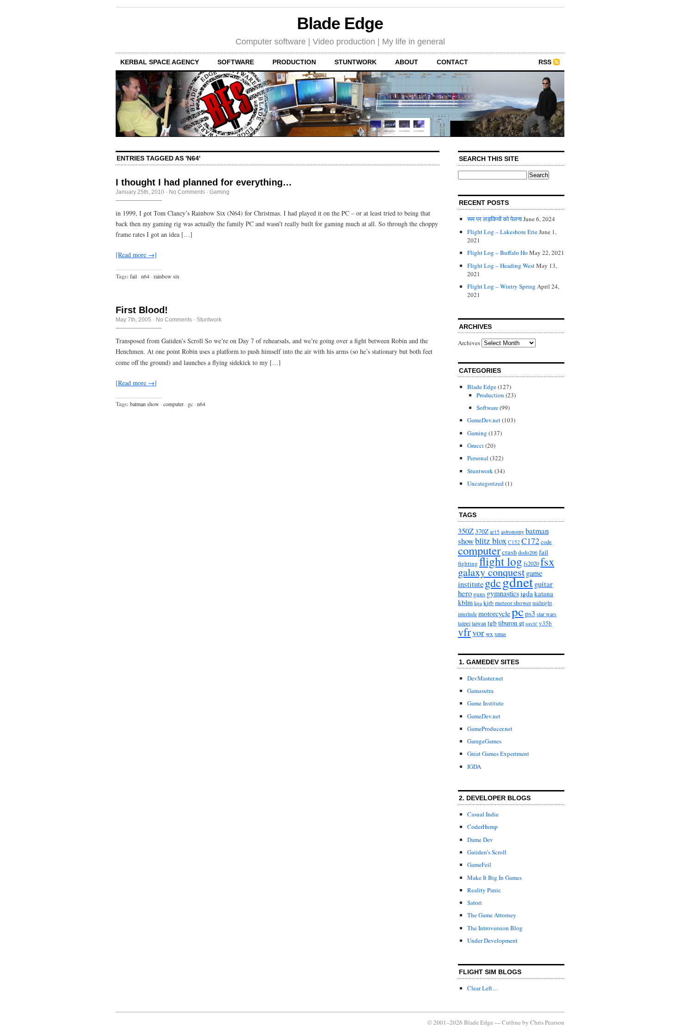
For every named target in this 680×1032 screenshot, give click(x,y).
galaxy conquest (491, 572)
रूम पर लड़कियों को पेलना (494, 219)
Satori (474, 902)
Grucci (475, 445)
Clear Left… (482, 988)
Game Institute (485, 703)
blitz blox (491, 540)
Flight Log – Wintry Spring (501, 286)
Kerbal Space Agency (159, 62)
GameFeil (479, 864)
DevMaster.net (485, 678)
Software (235, 62)
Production (294, 62)
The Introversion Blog (495, 928)
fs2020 (531, 564)
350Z (466, 531)
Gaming (219, 192)
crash (509, 551)
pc (518, 611)
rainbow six (166, 276)
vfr (464, 631)
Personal (477, 458)
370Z (481, 531)
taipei (464, 623)
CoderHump (482, 826)
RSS (544, 62)
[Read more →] (136, 254)
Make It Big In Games (494, 877)
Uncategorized (485, 483)
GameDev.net (484, 420)
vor (478, 632)
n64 (145, 276)
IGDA (474, 766)
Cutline (511, 1022)
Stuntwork (355, 62)
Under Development (492, 940)
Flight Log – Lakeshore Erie (502, 232)
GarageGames (484, 741)
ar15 (495, 531)
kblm (465, 602)
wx (489, 634)
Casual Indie (483, 814)
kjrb (488, 603)
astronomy (512, 531)
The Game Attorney (491, 915)
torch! (531, 623)
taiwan (479, 623)
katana (543, 593)
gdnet (517, 582)
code (546, 542)
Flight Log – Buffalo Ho (497, 252)
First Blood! (142, 310)
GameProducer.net (490, 728)
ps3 (530, 613)
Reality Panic (484, 890)
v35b (545, 623)
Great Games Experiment (498, 753)
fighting (468, 563)
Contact (452, 62)
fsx (547, 561)
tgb (492, 622)
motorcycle (494, 613)
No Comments (187, 192)
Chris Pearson (547, 1022)
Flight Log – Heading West (501, 265)
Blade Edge (340, 23)
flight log (500, 561)
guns (479, 594)
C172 (530, 540)
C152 (514, 541)
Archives (469, 343)
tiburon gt (511, 622)
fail (133, 276)
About (406, 62)
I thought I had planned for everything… (204, 182)
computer (173, 404)
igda (526, 593)
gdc (493, 582)
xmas (500, 633)
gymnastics (503, 593)
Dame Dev (480, 839)
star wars (546, 614)
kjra (478, 603)
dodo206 (528, 552)
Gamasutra (480, 690)
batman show (144, 404)
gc (190, 404)
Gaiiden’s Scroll (487, 852)
